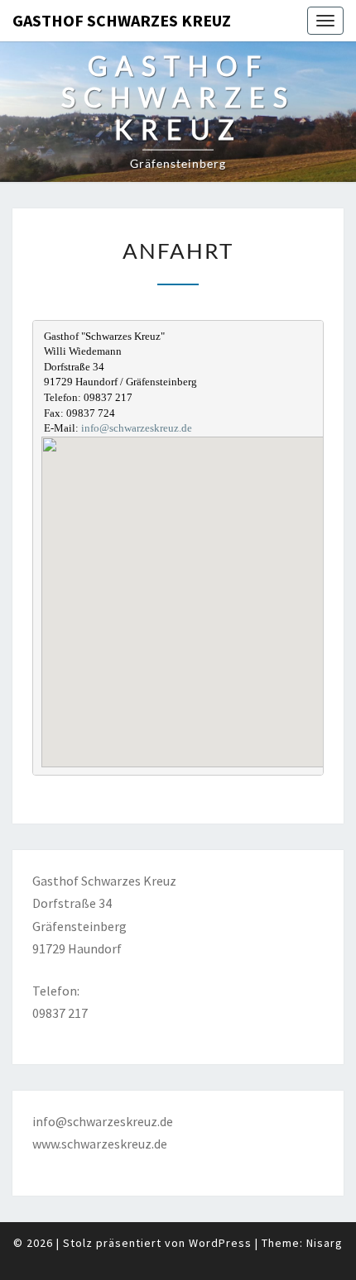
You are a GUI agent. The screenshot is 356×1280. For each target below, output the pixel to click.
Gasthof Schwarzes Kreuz (121, 20)
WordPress (220, 1242)
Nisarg (324, 1242)
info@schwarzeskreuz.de (136, 428)
